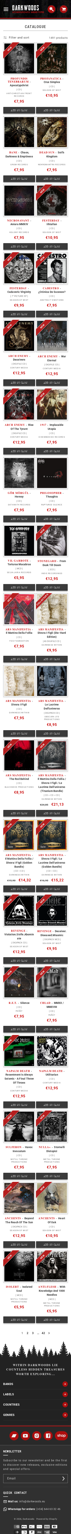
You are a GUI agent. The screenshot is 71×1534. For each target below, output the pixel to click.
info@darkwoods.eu (32, 1501)
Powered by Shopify (46, 1519)
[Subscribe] (63, 1478)
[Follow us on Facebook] (48, 1435)
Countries (11, 1404)
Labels (8, 1394)
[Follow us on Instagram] (36, 1435)
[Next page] (48, 1333)
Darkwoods (28, 1519)
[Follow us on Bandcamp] (14, 1435)
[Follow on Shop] (61, 1435)
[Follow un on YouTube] (25, 1435)
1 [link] (22, 1333)
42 (43, 1333)
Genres (9, 1415)
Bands (8, 1384)
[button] (6, 9)
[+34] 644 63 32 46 (49, 1509)
